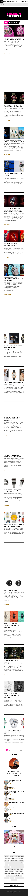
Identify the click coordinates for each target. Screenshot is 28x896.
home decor (7, 869)
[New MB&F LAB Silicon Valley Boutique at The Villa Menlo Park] (14, 138)
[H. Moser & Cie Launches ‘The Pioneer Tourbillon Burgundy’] (14, 103)
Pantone (21, 871)
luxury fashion (11, 871)
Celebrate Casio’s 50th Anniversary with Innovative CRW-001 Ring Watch (14, 278)
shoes (22, 873)
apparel (11, 856)
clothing (22, 856)
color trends (7, 860)
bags (19, 856)
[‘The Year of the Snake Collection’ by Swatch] (14, 241)
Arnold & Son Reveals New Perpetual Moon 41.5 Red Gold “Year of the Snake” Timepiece (13, 210)
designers (14, 862)
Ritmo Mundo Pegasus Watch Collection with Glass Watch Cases (12, 732)
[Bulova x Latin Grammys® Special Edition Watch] (14, 380)
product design (7, 873)
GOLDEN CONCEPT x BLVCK (11, 590)
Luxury (6, 871)
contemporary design (13, 860)
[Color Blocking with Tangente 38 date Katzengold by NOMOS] (14, 523)
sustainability (6, 877)
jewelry (21, 869)
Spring (13, 875)
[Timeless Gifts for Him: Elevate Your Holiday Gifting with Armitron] (14, 344)
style (16, 875)
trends (22, 877)
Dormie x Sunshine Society (15, 807)
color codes (21, 858)
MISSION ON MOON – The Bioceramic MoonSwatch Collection (11, 695)
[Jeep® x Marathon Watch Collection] (14, 658)
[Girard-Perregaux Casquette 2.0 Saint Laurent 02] (14, 488)
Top (19, 877)
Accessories (7, 856)
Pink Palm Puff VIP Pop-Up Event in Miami (14, 846)
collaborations (7, 858)
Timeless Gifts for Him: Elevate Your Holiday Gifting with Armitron (13, 347)
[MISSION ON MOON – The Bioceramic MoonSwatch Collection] (14, 692)
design (10, 862)
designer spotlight (20, 862)
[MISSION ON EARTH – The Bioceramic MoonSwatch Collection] (14, 622)
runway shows (17, 873)
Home (6, 22)
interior (12, 869)
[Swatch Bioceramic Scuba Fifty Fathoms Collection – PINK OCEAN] (14, 36)
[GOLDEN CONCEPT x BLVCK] (14, 588)
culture (6, 862)
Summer (19, 875)
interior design (16, 869)
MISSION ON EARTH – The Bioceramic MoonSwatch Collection (11, 625)
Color (16, 858)
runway (12, 873)
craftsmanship (20, 860)
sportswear (9, 875)
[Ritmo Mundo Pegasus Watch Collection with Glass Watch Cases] (14, 728)
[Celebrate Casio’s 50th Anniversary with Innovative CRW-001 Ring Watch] (14, 275)
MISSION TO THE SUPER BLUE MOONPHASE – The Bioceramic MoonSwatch (12, 419)
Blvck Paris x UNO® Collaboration (16, 813)
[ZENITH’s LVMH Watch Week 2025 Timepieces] (14, 171)
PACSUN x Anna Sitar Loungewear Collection (20, 1)
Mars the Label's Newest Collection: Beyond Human (14, 773)
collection (12, 858)
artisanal (15, 856)
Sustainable (12, 877)
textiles (16, 877)
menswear (17, 871)
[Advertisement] (14, 73)
